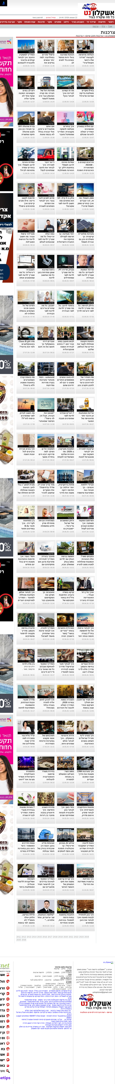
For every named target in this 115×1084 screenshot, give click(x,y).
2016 (45, 937)
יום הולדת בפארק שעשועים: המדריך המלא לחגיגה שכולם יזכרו (85, 131)
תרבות (41, 22)
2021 (71, 937)
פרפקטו (36, 1012)
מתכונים (23, 1002)
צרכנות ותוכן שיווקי (94, 35)
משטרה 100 (67, 972)
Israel (43, 1016)
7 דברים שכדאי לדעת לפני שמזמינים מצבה (66, 416)
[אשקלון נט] (108, 962)
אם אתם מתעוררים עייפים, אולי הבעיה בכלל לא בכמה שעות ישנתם (46, 131)
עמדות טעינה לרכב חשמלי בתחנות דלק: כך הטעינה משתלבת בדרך (66, 167)
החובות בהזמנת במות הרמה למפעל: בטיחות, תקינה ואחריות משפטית (66, 920)
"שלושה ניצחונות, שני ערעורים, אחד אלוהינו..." (45, 917)
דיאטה (68, 1003)
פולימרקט (37, 1010)
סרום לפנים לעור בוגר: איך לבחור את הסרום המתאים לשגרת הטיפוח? (46, 203)
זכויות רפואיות (52, 1016)
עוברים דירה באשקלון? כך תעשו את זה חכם (46, 344)
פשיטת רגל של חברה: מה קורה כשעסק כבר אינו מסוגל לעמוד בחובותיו (46, 95)
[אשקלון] (96, 19)
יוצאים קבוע (39, 1003)
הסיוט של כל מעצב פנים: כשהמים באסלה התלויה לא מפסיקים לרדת (27, 310)
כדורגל (69, 984)
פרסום (66, 1028)
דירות (63, 1009)
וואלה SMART (34, 1016)
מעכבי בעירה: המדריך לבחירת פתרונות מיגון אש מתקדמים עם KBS (46, 561)
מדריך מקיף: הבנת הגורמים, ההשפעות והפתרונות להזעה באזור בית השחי (26, 705)
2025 (19, 940)
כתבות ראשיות (26, 985)
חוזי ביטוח (45, 1010)
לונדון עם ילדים (22, 991)
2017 (50, 937)
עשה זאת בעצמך (50, 993)
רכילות (69, 980)
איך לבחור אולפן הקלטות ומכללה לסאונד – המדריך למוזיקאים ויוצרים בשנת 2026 (26, 597)
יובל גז (60, 1019)
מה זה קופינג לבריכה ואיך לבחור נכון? (68, 93)
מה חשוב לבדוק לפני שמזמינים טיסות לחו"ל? (27, 416)
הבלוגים (38, 985)
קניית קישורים (66, 991)
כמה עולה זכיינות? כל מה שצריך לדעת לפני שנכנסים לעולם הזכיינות (46, 239)
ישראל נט (68, 1019)
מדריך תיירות (38, 993)
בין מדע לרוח (28, 664)
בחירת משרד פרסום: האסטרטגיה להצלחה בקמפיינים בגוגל (46, 776)
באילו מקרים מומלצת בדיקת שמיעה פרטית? (86, 93)
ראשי (111, 22)
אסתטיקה (25, 1016)
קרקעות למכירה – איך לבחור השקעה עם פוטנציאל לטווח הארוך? (85, 454)
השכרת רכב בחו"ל (41, 991)
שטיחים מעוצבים (50, 1019)
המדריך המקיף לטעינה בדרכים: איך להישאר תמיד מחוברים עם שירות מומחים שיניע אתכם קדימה (46, 887)
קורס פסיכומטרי (33, 1002)
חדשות (102, 22)
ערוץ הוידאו (60, 985)
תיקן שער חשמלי (65, 1027)
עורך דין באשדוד (38, 1027)
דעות (70, 985)
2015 (39, 937)
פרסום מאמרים (54, 991)
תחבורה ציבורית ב (59, 989)
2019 (60, 937)
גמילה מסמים (58, 1012)
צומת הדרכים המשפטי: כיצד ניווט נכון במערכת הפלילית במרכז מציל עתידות (26, 848)
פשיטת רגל (48, 1003)
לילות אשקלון (59, 980)
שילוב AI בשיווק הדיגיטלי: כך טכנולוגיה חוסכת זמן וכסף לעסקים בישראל (66, 848)
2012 (24, 937)
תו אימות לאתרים (34, 994)
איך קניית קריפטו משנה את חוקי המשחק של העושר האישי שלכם (66, 884)
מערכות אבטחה (51, 1025)
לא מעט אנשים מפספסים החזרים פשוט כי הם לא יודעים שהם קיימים (65, 382)
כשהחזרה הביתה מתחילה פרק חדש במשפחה (46, 523)
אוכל (110, 26)
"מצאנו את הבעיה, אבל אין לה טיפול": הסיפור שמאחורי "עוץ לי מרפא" (46, 418)
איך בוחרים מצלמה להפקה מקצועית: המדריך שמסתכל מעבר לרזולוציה (65, 131)
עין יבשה (67, 1010)
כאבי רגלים (29, 1010)
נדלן (103, 26)
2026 (24, 940)
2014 (34, 937)
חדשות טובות (57, 1005)
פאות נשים (56, 1021)
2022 (76, 937)
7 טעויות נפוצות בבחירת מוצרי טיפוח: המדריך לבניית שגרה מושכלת (27, 812)
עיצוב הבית (54, 996)
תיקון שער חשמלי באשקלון (62, 1007)
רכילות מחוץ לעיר (36, 980)
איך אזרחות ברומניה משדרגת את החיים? (86, 881)
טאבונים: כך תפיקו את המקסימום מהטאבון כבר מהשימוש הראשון (46, 597)
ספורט (58, 22)
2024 (87, 937)
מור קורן (56, 1003)
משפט (57, 972)
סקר (49, 22)
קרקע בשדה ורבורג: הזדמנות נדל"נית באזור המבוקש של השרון (66, 597)
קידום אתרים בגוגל (64, 993)
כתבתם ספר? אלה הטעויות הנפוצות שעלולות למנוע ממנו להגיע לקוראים (85, 561)
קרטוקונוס (30, 996)
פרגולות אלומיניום (56, 1028)
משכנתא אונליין (27, 1012)
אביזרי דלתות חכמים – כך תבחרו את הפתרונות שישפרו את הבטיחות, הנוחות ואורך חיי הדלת (85, 492)
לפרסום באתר (37, 18)
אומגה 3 (30, 1019)
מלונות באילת (66, 994)
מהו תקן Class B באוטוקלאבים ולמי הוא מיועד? (27, 344)
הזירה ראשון (32, 1023)
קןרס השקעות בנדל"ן (26, 1003)
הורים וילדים (67, 1005)
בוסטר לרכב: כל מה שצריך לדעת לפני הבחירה (66, 308)
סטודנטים (64, 1021)
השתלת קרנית (40, 1007)
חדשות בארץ (49, 985)
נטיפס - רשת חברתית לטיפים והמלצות (96, 1012)
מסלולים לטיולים (65, 1002)
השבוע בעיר (78, 22)
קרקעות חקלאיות (52, 1027)
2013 (29, 937)
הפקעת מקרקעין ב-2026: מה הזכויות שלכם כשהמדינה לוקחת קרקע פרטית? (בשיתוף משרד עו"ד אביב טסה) (66, 457)
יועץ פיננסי (67, 1012)
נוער (61, 987)
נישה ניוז (68, 1000)
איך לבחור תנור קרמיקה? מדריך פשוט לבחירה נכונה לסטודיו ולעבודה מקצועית (66, 669)
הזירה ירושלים (63, 1025)
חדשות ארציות (38, 972)
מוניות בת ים (67, 1023)
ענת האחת (29, 22)
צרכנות (95, 26)
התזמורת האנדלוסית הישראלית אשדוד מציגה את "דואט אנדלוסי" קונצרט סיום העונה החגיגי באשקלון (26, 779)
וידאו (66, 22)
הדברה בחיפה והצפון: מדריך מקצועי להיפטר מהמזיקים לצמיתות (27, 633)
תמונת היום (47, 976)
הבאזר (30, 991)
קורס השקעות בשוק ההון (41, 1005)
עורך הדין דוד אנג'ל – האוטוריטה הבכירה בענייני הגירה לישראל (87, 597)
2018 (55, 937)
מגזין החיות (46, 994)
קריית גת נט (27, 1027)
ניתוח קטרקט (39, 996)
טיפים (47, 996)
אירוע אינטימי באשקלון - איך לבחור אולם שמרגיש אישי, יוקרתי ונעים (67, 740)
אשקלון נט (110, 35)
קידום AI (24, 994)
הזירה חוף (41, 1023)
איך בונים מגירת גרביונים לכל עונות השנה (27, 451)
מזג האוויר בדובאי (57, 1010)
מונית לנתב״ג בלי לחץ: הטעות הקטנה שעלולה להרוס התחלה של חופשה (26, 490)
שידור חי (91, 22)
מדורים (69, 987)
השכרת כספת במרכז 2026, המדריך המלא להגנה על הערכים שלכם (65, 705)
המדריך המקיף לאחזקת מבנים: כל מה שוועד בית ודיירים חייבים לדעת (46, 669)
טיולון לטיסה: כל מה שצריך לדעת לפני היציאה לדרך (85, 308)
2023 (81, 937)
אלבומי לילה (59, 976)
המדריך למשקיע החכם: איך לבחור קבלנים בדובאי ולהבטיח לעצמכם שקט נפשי (26, 60)
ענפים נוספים (51, 984)
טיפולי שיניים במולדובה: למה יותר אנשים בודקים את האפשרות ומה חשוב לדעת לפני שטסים (46, 62)
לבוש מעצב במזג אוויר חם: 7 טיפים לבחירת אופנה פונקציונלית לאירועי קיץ (65, 346)
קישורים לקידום (46, 1012)
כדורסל (61, 984)
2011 (19, 937)
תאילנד (48, 1007)
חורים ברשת (55, 994)
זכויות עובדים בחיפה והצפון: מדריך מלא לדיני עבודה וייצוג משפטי (86, 669)
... (93, 99)
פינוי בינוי (46, 1000)
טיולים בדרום (54, 1002)
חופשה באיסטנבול (65, 1016)
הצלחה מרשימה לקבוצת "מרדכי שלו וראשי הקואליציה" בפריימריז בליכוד (86, 60)
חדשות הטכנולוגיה (58, 1000)
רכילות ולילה (66, 978)
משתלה (48, 1023)
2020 (66, 937)
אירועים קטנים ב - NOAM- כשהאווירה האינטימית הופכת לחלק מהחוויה (85, 167)
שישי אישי (48, 987)
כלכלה (49, 972)
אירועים (38, 976)
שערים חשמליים (65, 996)
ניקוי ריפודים (56, 1023)
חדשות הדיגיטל (27, 993)
